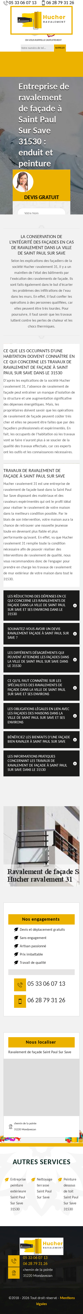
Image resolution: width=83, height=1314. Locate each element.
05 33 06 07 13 (22, 3)
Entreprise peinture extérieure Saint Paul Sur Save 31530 (17, 1194)
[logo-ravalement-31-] (41, 20)
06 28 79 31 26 (60, 3)
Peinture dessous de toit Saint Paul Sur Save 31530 (71, 1194)
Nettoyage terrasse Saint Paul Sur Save (44, 1188)
